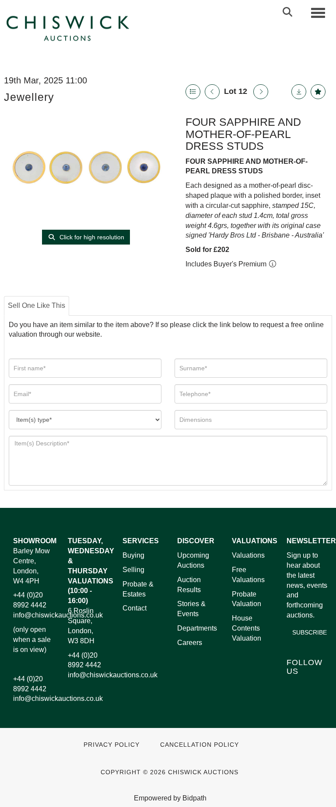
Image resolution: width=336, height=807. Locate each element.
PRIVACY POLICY (112, 744)
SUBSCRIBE (309, 632)
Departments (197, 628)
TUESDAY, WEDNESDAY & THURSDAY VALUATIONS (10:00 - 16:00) (91, 570)
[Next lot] (260, 91)
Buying (133, 555)
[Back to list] (193, 91)
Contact (134, 608)
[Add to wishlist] (318, 91)
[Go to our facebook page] (295, 686)
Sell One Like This (36, 305)
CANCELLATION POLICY (199, 744)
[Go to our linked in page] (313, 686)
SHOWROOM (34, 541)
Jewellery (29, 97)
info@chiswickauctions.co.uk (58, 615)
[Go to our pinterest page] (295, 697)
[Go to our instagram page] (313, 697)
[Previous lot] (212, 91)
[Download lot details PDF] (298, 91)
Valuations (248, 555)
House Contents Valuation (246, 628)
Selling (133, 569)
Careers (189, 642)
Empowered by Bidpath (170, 798)
